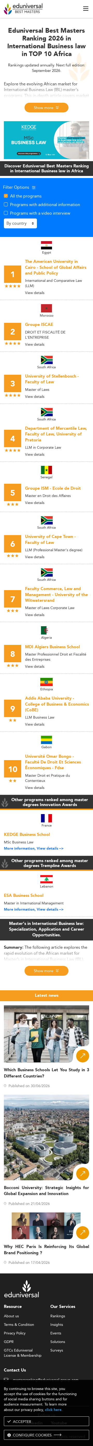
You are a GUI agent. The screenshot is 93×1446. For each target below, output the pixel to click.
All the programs (26, 196)
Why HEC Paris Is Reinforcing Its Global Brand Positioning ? (46, 1250)
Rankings (57, 1316)
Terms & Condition (19, 1324)
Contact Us (15, 1370)
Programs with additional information (45, 204)
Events (55, 1333)
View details (34, 293)
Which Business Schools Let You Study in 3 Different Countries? (46, 1073)
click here (53, 1410)
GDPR (9, 1342)
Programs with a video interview (40, 213)
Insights (56, 1324)
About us (11, 1316)
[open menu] (85, 8)
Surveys (56, 1350)
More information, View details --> (34, 848)
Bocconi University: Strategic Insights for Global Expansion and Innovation (46, 1191)
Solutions (57, 1342)
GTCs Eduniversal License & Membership (23, 1350)
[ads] (46, 140)
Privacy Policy (15, 1333)
